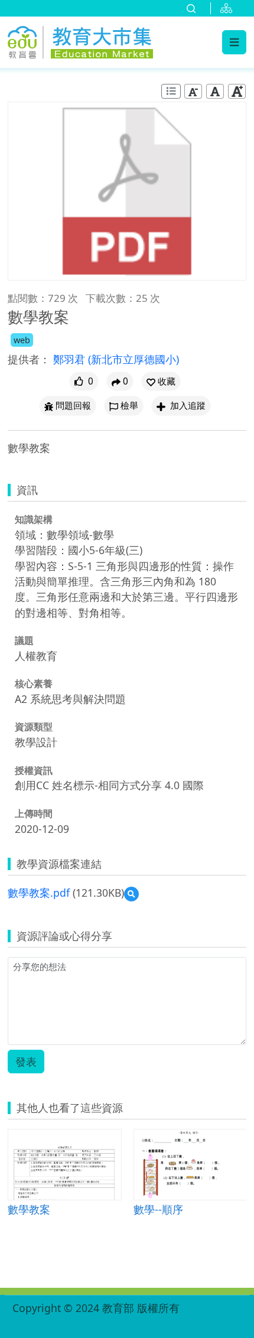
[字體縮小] (193, 91)
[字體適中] (215, 91)
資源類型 (34, 726)
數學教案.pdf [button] (39, 893)
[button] (161, 381)
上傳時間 (34, 813)
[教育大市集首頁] (80, 40)
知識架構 (34, 519)
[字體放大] (236, 91)
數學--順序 (158, 1209)
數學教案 (29, 1209)
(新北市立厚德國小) (133, 359)
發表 (26, 1061)
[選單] (234, 42)
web (22, 340)
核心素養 (34, 683)
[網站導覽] (228, 8)
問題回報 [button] (73, 405)
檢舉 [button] (129, 405)
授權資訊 (34, 770)
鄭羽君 (70, 359)
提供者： (29, 359)
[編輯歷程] (171, 91)
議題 (24, 640)
